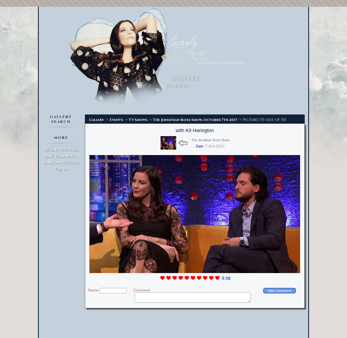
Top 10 (61, 169)
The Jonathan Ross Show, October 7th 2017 (195, 119)
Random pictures (61, 162)
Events (116, 119)
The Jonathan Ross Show (210, 140)
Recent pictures (61, 149)
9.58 (226, 278)
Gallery (96, 119)
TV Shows (138, 119)
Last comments (61, 156)
